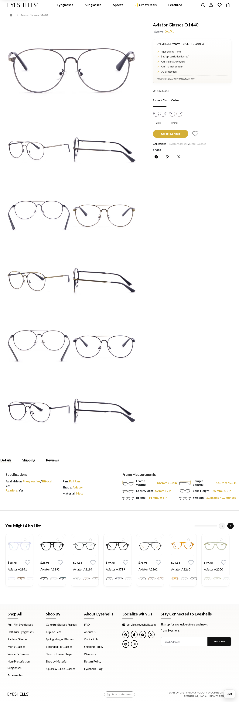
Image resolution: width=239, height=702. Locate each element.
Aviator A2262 (148, 569)
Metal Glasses (197, 143)
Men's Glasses (16, 646)
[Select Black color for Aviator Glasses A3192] (44, 579)
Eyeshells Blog (93, 668)
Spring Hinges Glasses (60, 639)
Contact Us (91, 639)
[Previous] (222, 526)
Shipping (28, 460)
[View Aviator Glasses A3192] (52, 546)
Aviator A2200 (213, 569)
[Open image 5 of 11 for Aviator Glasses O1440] (104, 215)
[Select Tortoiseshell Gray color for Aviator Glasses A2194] (96, 579)
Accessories (15, 675)
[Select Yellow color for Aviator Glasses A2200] (207, 579)
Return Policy (92, 661)
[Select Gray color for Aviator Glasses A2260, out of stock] (184, 579)
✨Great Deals (146, 5)
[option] (19, 563)
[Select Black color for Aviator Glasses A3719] (109, 579)
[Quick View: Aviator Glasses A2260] (189, 540)
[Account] (211, 5)
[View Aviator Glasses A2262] (150, 546)
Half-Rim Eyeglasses (21, 632)
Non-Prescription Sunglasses (19, 664)
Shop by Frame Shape (59, 654)
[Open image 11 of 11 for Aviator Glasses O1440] (104, 411)
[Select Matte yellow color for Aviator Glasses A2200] (217, 579)
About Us (90, 632)
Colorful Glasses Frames (61, 624)
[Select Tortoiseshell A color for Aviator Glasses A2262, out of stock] (151, 579)
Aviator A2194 (82, 569)
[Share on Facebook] (156, 156)
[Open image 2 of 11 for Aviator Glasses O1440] (39, 150)
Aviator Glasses (178, 143)
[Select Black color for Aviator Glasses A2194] (77, 579)
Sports (118, 5)
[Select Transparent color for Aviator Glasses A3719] (128, 579)
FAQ (87, 624)
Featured (175, 5)
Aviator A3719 (115, 569)
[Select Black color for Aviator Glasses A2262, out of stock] (142, 579)
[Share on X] (178, 156)
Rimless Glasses (18, 639)
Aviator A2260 (180, 569)
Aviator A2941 (17, 569)
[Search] (203, 5)
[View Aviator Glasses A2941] (19, 546)
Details (6, 460)
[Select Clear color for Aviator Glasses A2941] (30, 579)
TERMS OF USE (175, 692)
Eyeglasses (65, 5)
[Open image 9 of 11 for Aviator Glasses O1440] (104, 345)
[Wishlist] (219, 5)
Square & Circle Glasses (60, 668)
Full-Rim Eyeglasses (20, 624)
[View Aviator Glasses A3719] (117, 546)
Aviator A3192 (50, 569)
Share (157, 149)
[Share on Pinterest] (167, 156)
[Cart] (227, 5)
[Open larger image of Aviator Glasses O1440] (72, 69)
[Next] (230, 526)
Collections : (160, 143)
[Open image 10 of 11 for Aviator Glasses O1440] (39, 411)
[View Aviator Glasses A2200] (215, 546)
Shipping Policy (93, 646)
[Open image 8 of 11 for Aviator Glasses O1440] (39, 345)
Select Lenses (170, 133)
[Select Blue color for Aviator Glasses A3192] (63, 579)
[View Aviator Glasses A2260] (182, 546)
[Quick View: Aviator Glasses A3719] (123, 540)
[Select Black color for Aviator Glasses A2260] (194, 579)
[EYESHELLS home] (23, 5)
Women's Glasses (18, 654)
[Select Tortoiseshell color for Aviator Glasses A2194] (86, 579)
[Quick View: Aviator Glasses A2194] (90, 540)
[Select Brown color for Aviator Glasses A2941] (21, 579)
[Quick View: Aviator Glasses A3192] (58, 540)
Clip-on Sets (53, 632)
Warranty (90, 654)
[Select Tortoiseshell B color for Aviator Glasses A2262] (161, 579)
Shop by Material (56, 661)
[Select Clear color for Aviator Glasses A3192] (53, 579)
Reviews (52, 460)
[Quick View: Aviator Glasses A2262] (156, 540)
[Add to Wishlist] (195, 134)
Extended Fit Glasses (59, 646)
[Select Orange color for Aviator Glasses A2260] (175, 579)
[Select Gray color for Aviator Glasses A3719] (119, 579)
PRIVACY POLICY (196, 692)
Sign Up (219, 641)
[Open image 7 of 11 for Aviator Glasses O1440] (104, 280)
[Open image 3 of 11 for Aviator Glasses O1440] (104, 150)
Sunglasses (93, 5)
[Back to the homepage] (14, 15)
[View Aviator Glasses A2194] (84, 546)
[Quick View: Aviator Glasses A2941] (25, 540)
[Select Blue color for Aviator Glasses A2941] (11, 579)
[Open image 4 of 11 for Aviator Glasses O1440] (39, 215)
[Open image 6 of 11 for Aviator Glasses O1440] (39, 280)
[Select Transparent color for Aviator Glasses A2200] (226, 579)
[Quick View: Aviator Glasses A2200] (221, 540)
